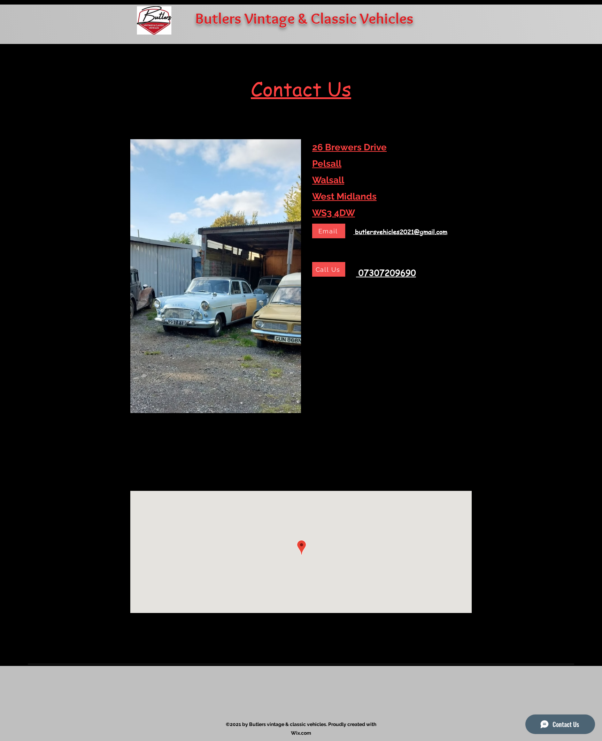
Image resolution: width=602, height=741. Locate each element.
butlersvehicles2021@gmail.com (401, 231)
